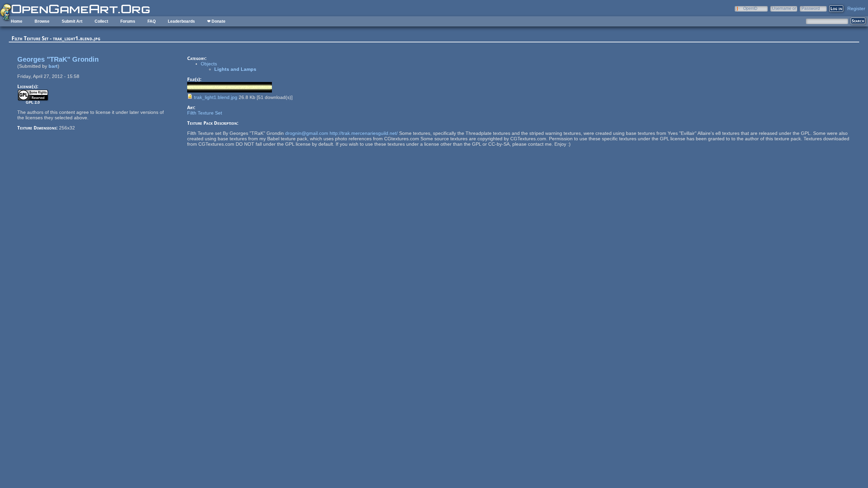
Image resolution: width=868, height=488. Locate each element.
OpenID (750, 8)
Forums (127, 21)
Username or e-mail (784, 8)
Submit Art (72, 21)
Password (811, 8)
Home (16, 21)
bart (53, 66)
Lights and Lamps (235, 69)
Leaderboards (181, 21)
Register (856, 8)
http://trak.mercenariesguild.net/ (364, 133)
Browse (42, 21)
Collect (101, 21)
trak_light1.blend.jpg (215, 97)
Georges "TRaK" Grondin (58, 59)
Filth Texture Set (204, 113)
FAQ (151, 21)
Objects (209, 63)
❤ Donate (216, 21)
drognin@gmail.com (306, 133)
